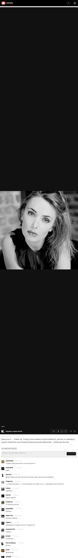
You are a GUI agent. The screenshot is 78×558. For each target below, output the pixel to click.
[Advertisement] (39, 20)
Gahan (8, 488)
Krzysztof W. (10, 529)
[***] (2, 431)
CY (3, 523)
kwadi (8, 536)
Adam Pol (9, 515)
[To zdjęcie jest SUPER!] (58, 431)
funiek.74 (9, 502)
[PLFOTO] (7, 3)
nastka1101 (9, 461)
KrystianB (9, 467)
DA (3, 509)
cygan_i (9, 522)
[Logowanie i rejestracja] (75, 3)
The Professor (11, 543)
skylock (9, 474)
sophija (8, 556)
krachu (8, 495)
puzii (7, 550)
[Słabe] (66, 431)
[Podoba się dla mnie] (62, 431)
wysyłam (71, 454)
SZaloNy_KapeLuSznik (14, 431)
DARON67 (9, 509)
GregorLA (9, 481)
